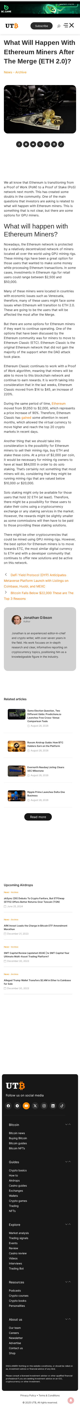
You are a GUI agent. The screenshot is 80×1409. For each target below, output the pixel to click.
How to (13, 1175)
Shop (12, 1353)
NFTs (12, 1211)
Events (13, 1243)
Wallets (13, 1195)
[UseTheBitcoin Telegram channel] (17, 1105)
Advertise (15, 1343)
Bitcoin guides (18, 1143)
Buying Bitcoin (18, 1138)
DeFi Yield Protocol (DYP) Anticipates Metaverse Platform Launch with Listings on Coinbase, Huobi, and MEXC (36, 580)
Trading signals (18, 1238)
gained (26, 417)
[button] (40, 1124)
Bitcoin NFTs (17, 1148)
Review (13, 1248)
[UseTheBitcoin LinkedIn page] (53, 1105)
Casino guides (18, 1185)
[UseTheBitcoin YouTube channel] (26, 1105)
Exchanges (16, 1190)
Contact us (16, 1348)
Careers (14, 1332)
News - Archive (15, 72)
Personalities (17, 1305)
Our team (15, 1327)
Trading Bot (16, 1268)
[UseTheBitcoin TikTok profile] (61, 1105)
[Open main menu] (68, 26)
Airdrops (14, 1180)
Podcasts (15, 1290)
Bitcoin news (17, 1133)
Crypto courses (18, 1295)
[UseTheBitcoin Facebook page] (8, 1105)
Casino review (18, 1253)
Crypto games (18, 1200)
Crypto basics (18, 1170)
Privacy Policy (28, 1395)
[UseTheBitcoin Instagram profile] (44, 1105)
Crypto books (17, 1300)
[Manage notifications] (71, 1400)
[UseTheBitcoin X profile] (35, 1105)
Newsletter (16, 1338)
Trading (14, 1205)
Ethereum (59, 403)
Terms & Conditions (49, 1395)
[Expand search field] (59, 27)
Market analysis (19, 1233)
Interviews (15, 1263)
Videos (13, 1258)
